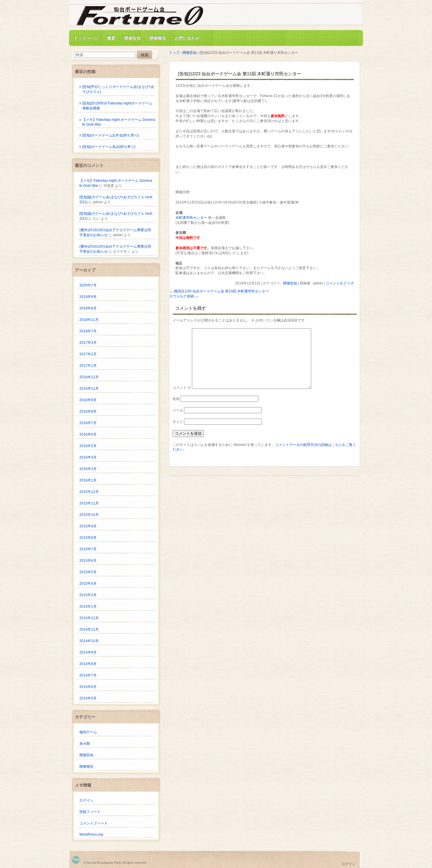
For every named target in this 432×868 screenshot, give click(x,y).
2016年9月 (88, 400)
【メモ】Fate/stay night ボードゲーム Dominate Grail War (118, 122)
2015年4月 (88, 584)
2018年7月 (88, 331)
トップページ (85, 38)
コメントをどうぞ (340, 283)
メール (178, 410)
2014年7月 (88, 675)
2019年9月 (88, 297)
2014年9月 (88, 652)
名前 (176, 399)
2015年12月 (89, 492)
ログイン (86, 800)
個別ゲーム (88, 732)
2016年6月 (88, 434)
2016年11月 (89, 388)
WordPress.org (91, 834)
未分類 (84, 744)
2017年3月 (88, 343)
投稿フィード (90, 812)
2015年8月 (88, 538)
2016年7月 (88, 423)
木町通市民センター (191, 218)
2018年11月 (89, 320)
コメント (182, 388)
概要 (111, 38)
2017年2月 (88, 354)
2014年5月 (88, 698)
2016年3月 (88, 469)
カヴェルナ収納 (183, 296)
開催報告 (157, 38)
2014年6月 (88, 687)
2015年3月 (88, 595)
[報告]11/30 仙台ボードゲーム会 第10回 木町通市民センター (219, 291)
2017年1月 (88, 366)
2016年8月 (88, 411)
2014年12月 (89, 618)
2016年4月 (88, 457)
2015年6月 (88, 561)
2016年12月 (89, 377)
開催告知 (132, 38)
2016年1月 (88, 480)
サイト (178, 422)
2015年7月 (88, 549)
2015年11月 (89, 503)
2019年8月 (88, 308)
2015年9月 (88, 526)
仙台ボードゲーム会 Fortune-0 (139, 16)
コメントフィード (93, 823)
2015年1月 (88, 606)
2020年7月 (88, 285)
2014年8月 (88, 664)
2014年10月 (89, 641)
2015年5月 (88, 572)
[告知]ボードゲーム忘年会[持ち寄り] (110, 135)
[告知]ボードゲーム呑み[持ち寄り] (108, 147)
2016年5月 (88, 446)
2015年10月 (89, 515)
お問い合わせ (187, 38)
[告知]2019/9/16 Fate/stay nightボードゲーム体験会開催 (117, 105)
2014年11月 (89, 629)
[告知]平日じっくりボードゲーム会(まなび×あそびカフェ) (118, 89)
